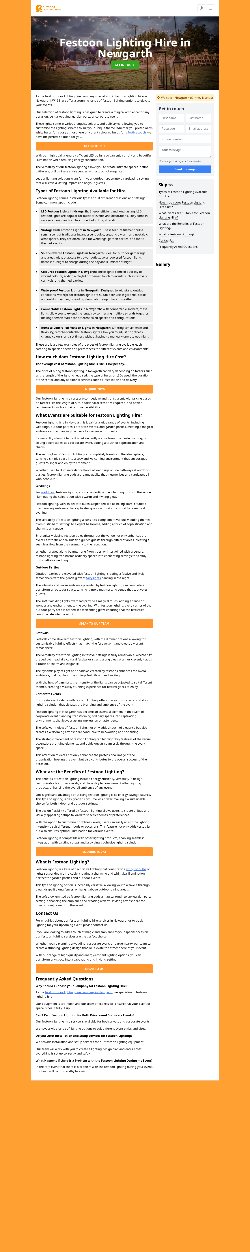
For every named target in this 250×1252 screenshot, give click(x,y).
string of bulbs (136, 869)
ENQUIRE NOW (94, 389)
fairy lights (93, 578)
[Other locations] (201, 8)
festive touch (137, 132)
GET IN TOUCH (125, 65)
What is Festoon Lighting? (176, 234)
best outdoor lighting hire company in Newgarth (78, 992)
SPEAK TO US (94, 969)
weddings (48, 492)
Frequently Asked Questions (178, 247)
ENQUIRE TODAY (94, 852)
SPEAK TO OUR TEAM (94, 624)
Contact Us (166, 240)
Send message (185, 169)
